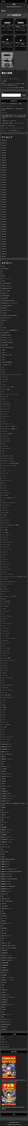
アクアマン (4, 382)
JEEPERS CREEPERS (7, 305)
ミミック (3, 702)
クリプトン (4, 478)
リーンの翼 (4, 727)
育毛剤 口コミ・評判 (6, 943)
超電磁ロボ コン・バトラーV (8, 980)
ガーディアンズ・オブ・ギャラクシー (10, 465)
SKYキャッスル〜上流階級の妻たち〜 (10, 330)
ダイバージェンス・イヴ (7, 584)
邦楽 (3, 987)
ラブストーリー (5, 722)
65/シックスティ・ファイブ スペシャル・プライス (13, 128)
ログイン (3, 1039)
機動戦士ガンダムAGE (6, 874)
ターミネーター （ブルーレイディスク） (10, 78)
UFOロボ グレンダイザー (7, 340)
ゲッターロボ (4, 490)
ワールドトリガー (5, 742)
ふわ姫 (3, 369)
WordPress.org (5, 1046)
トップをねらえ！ (5, 606)
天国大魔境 (4, 769)
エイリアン (4, 443)
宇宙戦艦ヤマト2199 (6, 793)
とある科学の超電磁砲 (6, 362)
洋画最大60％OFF (5, 898)
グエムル (3, 483)
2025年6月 (4, 175)
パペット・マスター (6, 648)
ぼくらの (3, 372)
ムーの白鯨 (4, 707)
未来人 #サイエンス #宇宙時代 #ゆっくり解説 (12, 103)
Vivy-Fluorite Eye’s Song (7, 347)
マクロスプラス (5, 687)
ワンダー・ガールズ (6, 739)
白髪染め (3, 921)
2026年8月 (4, 140)
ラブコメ (3, 719)
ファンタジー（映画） (6, 658)
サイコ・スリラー (5, 510)
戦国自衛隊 (4, 827)
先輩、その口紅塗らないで (7, 754)
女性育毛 (3, 778)
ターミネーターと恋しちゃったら (9, 581)
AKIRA (3, 281)
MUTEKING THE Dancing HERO (9, 315)
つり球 (3, 359)
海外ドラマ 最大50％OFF (7, 901)
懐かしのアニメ (5, 822)
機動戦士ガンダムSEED (7, 876)
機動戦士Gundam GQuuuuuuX (8, 859)
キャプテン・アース (6, 470)
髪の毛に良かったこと (6, 1019)
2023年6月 (4, 234)
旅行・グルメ (4, 844)
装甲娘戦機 (4, 975)
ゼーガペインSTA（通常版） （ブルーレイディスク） (7, 26)
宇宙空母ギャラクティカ (7, 798)
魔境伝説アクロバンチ (6, 1022)
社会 (3, 925)
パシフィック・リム (6, 643)
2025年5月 (4, 177)
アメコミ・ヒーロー (6, 406)
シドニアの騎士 (5, 532)
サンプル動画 (4, 529)
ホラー (3, 680)
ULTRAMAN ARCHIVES (7, 342)
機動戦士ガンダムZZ (6, 884)
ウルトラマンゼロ (5, 438)
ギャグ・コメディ (5, 473)
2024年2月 (4, 214)
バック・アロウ (5, 635)
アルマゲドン (4, 414)
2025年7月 (4, 172)
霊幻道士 (3, 1007)
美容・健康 (4, 933)
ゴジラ (3, 500)
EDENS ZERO (5, 298)
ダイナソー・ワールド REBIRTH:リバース (11, 130)
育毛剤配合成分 (5, 970)
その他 (3, 357)
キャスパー (4, 468)
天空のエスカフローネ (6, 774)
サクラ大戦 (4, 515)
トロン (3, 613)
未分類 (3, 856)
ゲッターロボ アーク (6, 493)
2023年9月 (4, 226)
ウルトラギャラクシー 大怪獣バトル (9, 428)
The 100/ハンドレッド (6, 337)
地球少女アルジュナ (6, 766)
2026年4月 (4, 150)
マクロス (3, 682)
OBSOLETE (4, 320)
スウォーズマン (5, 552)
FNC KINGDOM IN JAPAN (8, 300)
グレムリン (4, 488)
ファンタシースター (6, 653)
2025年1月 (4, 187)
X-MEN (3, 350)
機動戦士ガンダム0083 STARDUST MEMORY (12, 871)
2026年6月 (4, 145)
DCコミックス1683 (6, 290)
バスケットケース (5, 633)
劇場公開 (9, 59)
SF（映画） (4, 327)
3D (2, 271)
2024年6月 (4, 204)
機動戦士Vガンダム (6, 861)
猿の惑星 (3, 913)
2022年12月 (4, 249)
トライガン (4, 608)
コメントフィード (5, 1044)
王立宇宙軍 (4, 916)
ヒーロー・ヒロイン (6, 650)
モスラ (3, 712)
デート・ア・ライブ (6, 603)
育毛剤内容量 (4, 950)
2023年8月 (4, 229)
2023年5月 (4, 236)
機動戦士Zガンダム (6, 864)
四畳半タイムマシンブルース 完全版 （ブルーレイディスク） (7, 43)
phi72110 (4, 30)
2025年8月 (4, 170)
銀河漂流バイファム (6, 994)
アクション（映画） (6, 389)
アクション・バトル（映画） (8, 387)
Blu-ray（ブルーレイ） (7, 285)
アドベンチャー (5, 396)
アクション (6, 53)
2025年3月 (4, 182)
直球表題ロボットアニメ (7, 923)
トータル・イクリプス (6, 616)
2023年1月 (4, 246)
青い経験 (3, 1009)
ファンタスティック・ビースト (8, 660)
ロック (3, 732)
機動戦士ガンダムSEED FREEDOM (9, 879)
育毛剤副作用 (4, 953)
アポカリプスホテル (6, 404)
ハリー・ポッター (5, 628)
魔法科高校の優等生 (6, 1024)
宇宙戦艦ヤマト (5, 791)
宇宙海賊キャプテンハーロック (8, 796)
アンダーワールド (5, 416)
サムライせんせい (5, 522)
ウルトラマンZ (5, 436)
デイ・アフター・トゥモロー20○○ (9, 596)
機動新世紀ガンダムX (6, 888)
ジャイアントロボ (5, 544)
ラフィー (3, 717)
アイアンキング (5, 377)
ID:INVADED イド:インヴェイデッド (10, 303)
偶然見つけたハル (5, 751)
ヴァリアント (4, 112)
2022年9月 (4, 256)
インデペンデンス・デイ (7, 424)
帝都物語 (3, 807)
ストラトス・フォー (6, 564)
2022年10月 (4, 253)
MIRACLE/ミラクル (6, 310)
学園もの (3, 783)
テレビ (3, 594)
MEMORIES (4, 308)
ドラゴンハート (5, 618)
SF (7, 39)
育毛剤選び (4, 967)
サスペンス (4, 517)
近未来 (3, 985)
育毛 (3, 940)
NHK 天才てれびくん (6, 318)
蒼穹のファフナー (5, 972)
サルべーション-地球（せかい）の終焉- (10, 525)
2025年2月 (4, 184)
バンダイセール (5, 640)
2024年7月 (4, 202)
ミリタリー (4, 705)
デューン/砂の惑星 (6, 601)
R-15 (3, 322)
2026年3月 (4, 152)
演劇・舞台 (4, 903)
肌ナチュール (4, 938)
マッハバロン (4, 692)
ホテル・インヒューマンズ (7, 677)
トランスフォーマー (6, 611)
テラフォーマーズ (5, 591)
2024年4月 (4, 209)
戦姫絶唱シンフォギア (6, 829)
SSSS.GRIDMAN (5, 332)
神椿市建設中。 (5, 928)
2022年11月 (4, 251)
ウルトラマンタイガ (6, 441)
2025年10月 (4, 165)
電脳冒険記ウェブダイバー (7, 1004)
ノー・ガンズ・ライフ (6, 623)
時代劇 (3, 854)
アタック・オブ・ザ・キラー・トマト (10, 394)
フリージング (4, 663)
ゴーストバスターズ (6, 505)
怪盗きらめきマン (5, 812)
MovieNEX (4, 313)
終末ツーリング (5, 930)
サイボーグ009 (5, 512)
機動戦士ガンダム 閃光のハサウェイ (9, 869)
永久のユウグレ (5, 893)
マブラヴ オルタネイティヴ (7, 697)
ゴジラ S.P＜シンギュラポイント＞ (9, 502)
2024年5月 (4, 207)
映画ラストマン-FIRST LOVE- (8, 125)
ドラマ (11, 53)
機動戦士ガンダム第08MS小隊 (8, 886)
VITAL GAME (5, 345)
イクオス (3, 419)
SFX (14, 4)
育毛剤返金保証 (5, 965)
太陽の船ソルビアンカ (6, 776)
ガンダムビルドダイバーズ (7, 458)
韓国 (3, 1017)
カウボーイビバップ (6, 448)
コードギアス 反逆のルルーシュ (8, 497)
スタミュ (3, 557)
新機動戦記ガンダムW (6, 842)
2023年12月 (4, 219)
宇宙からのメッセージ (6, 786)
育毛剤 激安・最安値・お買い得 (8, 945)
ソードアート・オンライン (7, 574)
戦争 (3, 824)
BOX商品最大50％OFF (6, 288)
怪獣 (3, 810)
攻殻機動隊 (4, 834)
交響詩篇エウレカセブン (7, 746)
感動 (3, 819)
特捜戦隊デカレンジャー (7, 908)
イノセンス (4, 421)
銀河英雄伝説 (4, 999)
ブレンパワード (5, 668)
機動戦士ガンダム (5, 866)
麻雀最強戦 (4, 1029)
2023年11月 (4, 221)
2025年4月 (4, 180)
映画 (3, 849)
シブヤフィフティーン (6, 534)
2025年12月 (4, 160)
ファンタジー (4, 655)
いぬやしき (4, 352)
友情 (3, 764)
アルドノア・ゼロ (5, 411)
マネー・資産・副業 (6, 695)
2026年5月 (4, 147)
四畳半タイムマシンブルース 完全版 (20, 43)
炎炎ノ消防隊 (4, 906)
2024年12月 (4, 189)
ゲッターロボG (5, 495)
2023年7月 (4, 231)
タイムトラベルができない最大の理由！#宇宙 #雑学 (13, 87)
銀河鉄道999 (4, 1002)
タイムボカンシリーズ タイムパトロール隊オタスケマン (14, 576)
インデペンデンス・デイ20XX (8, 426)
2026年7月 (4, 143)
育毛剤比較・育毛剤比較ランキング (9, 957)
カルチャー (4, 451)
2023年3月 (4, 241)
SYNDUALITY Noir (6, 335)
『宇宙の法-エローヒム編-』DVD (9, 120)
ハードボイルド (5, 631)
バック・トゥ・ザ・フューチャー (9, 638)
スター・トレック (5, 562)
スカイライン (4, 554)
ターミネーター (5, 76)
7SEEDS (3, 276)
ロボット (5, 59)
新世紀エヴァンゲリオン (7, 837)
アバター (3, 399)
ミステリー (4, 700)
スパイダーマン (5, 566)
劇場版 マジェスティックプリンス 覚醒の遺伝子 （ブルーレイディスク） (7, 64)
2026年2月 (4, 155)
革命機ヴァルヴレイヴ (6, 1014)
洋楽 (3, 896)
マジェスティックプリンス (7, 57)
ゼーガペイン (7, 22)
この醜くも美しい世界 (6, 354)
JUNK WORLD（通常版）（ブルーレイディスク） (13, 123)
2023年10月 (4, 224)
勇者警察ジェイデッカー (7, 759)
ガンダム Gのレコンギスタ (7, 456)
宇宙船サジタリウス (6, 801)
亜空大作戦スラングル (6, 744)
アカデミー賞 (4, 379)
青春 (3, 1012)
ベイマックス (4, 675)
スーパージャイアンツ (6, 569)
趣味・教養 (4, 982)
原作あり (3, 761)
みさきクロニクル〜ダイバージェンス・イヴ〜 (12, 374)
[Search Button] (26, 1)
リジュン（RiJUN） (6, 724)
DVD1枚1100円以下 (6, 295)
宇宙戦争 (3, 788)
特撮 (3, 911)
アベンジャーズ (5, 401)
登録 (3, 1037)
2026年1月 (4, 157)
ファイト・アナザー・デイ (7, 106)
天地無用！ (4, 771)
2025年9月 (4, 167)
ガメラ (3, 453)
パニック (3, 645)
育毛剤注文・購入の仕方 (7, 960)
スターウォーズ (5, 559)
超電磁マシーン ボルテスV (7, 977)
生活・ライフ (4, 918)
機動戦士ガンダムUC (6, 881)
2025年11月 (4, 162)
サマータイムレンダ (6, 520)
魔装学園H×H (5, 1026)
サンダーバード (5, 527)
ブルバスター (4, 665)
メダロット (4, 709)
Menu (4, 1)
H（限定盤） (4, 81)
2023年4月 (4, 239)
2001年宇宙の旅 (5, 268)
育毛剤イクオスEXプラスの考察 (9, 948)
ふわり (3, 367)
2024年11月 (4, 192)
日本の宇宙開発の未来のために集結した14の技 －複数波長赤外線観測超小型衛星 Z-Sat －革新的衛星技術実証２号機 (14, 116)
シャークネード (5, 539)
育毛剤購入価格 (5, 962)
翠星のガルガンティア (6, 935)
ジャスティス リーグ (6, 547)
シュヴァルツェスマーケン (7, 542)
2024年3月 (4, 212)
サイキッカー (4, 507)
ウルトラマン (4, 431)
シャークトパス (5, 537)
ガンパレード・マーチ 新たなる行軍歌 (10, 463)
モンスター (4, 714)
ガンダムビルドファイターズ (8, 461)
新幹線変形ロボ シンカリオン (8, 839)
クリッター (4, 475)
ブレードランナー (5, 670)
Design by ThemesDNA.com (14, 1124)
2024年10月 (4, 194)
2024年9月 (4, 197)
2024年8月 (4, 199)
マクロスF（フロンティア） (8, 685)
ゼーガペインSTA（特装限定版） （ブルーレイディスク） (20, 26)
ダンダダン (4, 586)
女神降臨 (3, 781)
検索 (3, 92)
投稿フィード (4, 1042)
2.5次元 (3, 266)
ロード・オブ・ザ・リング (7, 737)
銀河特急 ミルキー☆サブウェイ (8, 997)
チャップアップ (5, 589)
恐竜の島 (3, 814)
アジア (3, 391)
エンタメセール (5, 446)
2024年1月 (4, 216)
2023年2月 (4, 244)
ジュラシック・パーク (6, 549)
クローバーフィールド (6, 480)
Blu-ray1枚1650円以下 (6, 283)
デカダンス (4, 598)
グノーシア (4, 485)
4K (2, 273)
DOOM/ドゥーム (5, 293)
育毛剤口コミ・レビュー (7, 955)
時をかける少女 (5, 851)
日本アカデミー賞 (5, 847)
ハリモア (3, 626)
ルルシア (3, 729)
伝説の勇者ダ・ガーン (6, 749)
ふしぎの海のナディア (6, 364)
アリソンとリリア (5, 409)
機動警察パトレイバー (6, 891)
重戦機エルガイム (5, 990)
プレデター (4, 672)
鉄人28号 (4, 992)
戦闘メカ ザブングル (6, 832)
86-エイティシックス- (6, 278)
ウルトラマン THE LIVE (7, 433)
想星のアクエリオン (6, 817)
